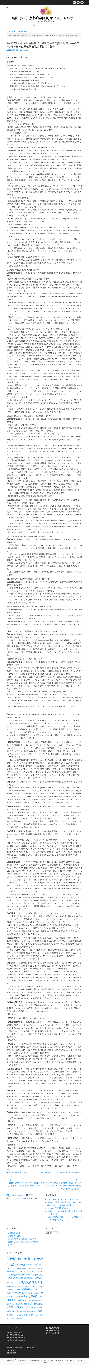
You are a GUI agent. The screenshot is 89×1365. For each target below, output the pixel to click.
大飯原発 (19, 1296)
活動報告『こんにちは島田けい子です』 (24, 1242)
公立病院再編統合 (26, 1278)
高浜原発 (10, 1318)
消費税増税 (38, 1304)
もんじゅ (27, 1268)
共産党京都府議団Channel (26, 1198)
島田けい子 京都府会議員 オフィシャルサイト (46, 18)
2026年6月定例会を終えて (57, 1208)
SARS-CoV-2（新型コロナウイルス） (42, 1173)
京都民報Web (11, 1353)
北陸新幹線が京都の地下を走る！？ (22, 1239)
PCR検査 (25, 1173)
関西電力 (37, 1315)
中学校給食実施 (16, 1275)
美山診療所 (28, 1315)
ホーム (12, 32)
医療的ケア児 (13, 1289)
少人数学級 (16, 1300)
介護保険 (34, 1275)
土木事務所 (27, 1292)
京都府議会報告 (23, 32)
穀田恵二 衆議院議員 (53, 1328)
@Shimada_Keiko (16, 1195)
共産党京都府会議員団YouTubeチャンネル (21, 1348)
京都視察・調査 (14, 1236)
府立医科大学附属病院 (29, 1300)
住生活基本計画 (61, 1173)
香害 (41, 1315)
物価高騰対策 (13, 1307)
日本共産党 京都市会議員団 (16, 1340)
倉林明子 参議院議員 (53, 1330)
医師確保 (9, 1286)
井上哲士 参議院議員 (53, 1333)
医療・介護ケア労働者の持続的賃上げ (22, 1286)
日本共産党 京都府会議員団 (16, 1338)
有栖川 (13, 1304)
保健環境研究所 (74, 1173)
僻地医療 (16, 1278)
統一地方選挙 (18, 1315)
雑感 (10, 1245)
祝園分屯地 (23, 1311)
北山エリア (15, 1282)
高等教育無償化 (17, 1318)
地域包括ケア (36, 1293)
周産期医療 (16, 1293)
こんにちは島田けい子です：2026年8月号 (64, 1199)
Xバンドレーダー (18, 1268)
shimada (24, 50)
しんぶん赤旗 (11, 1350)
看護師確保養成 (14, 1311)
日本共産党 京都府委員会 (15, 1335)
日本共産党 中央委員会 (14, 1332)
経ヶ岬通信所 (31, 1311)
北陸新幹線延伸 (32, 1282)
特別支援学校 (24, 1307)
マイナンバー (30, 1271)
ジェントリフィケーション (17, 1272)
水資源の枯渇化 (27, 1304)
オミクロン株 (34, 1268)
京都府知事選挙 (26, 1275)
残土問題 (19, 1304)
